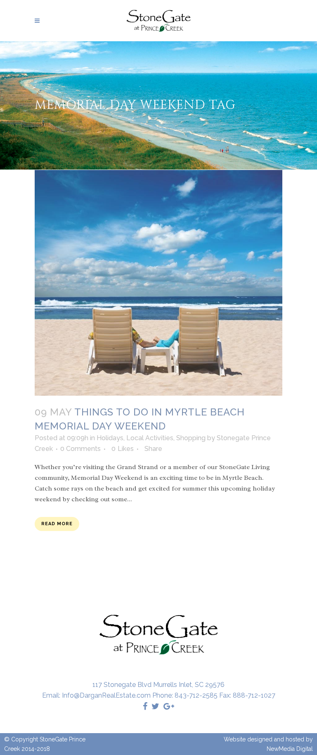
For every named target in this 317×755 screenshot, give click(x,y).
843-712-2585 (196, 695)
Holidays (110, 438)
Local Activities (149, 438)
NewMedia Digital (290, 749)
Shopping (191, 438)
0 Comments (80, 449)
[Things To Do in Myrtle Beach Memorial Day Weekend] (158, 283)
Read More (57, 523)
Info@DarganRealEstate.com (106, 695)
